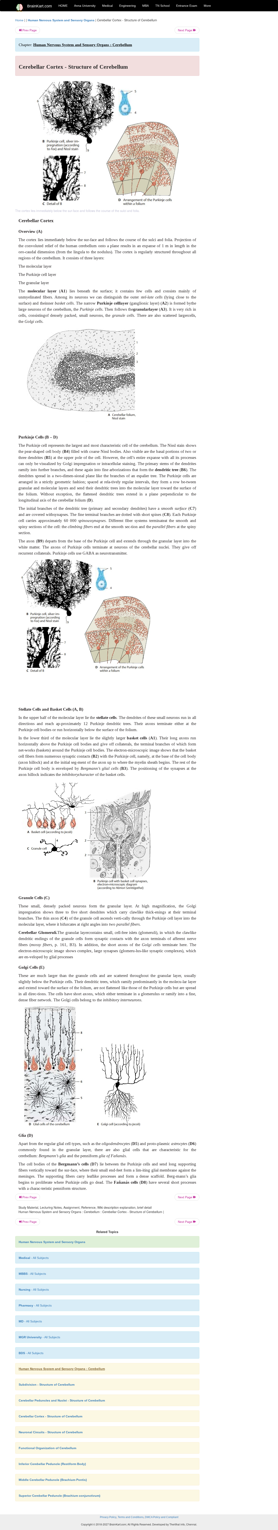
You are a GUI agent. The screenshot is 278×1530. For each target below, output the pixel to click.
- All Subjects (34, 1258)
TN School (162, 5)
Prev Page (29, 30)
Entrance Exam (186, 5)
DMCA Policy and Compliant (161, 1517)
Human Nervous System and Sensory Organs (61, 20)
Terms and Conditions (131, 1517)
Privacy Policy (108, 1517)
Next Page (185, 30)
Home (19, 20)
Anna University (85, 5)
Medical (107, 5)
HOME (63, 5)
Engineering (127, 5)
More (207, 5)
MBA (145, 5)
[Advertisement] (234, 83)
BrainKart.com (39, 6)
